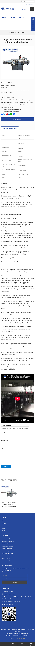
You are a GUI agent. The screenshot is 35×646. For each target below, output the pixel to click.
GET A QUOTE (17, 119)
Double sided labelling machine (12, 109)
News (4, 18)
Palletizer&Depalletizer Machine (9, 556)
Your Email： (5, 440)
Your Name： (5, 433)
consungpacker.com (17, 635)
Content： (4, 448)
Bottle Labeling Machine (7, 538)
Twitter (20, 638)
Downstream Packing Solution (8, 560)
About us (4, 521)
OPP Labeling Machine (7, 548)
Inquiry (21, 18)
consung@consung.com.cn (14, 601)
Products (24, 9)
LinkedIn (22, 638)
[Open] (33, 24)
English (24, 1)
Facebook (17, 638)
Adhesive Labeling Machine (8, 541)
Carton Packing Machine (7, 551)
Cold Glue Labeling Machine (8, 546)
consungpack (25, 635)
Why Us (12, 18)
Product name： (6, 425)
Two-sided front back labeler (11, 111)
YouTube (24, 638)
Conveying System (6, 558)
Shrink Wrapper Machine (7, 553)
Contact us (5, 26)
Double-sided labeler (9, 107)
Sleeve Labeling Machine (7, 543)
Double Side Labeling (17, 32)
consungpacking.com (19, 633)
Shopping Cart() (30, 4)
